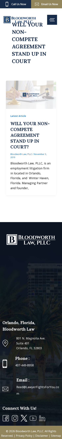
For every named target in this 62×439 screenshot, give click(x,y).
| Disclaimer (41, 436)
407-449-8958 (24, 365)
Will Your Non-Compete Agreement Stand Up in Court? (30, 135)
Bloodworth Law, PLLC (29, 431)
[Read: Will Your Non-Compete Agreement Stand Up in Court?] (31, 94)
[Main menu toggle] (52, 19)
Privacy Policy (24, 436)
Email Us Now (49, 4)
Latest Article (18, 116)
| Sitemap (55, 436)
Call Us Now (18, 4)
